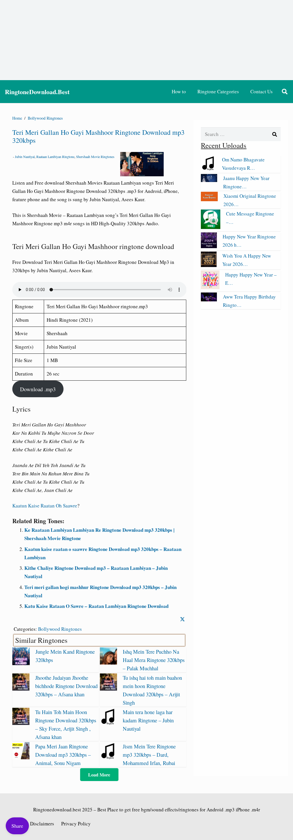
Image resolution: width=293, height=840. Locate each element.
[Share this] (182, 619)
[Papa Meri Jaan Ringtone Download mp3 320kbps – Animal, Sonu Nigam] (20, 757)
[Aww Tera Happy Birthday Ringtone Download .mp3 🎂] (209, 299)
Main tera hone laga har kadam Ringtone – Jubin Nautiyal (148, 720)
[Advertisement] (146, 40)
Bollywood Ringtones (60, 629)
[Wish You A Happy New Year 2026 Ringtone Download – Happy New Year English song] (208, 265)
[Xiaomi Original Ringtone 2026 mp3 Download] (209, 199)
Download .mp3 (38, 389)
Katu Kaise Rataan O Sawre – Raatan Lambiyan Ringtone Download (96, 606)
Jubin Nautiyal (25, 156)
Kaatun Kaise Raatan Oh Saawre (44, 505)
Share (17, 825)
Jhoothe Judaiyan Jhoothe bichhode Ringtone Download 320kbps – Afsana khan (66, 686)
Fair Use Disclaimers (33, 823)
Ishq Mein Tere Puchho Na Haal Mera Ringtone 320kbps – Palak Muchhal (154, 660)
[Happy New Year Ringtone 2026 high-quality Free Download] (209, 246)
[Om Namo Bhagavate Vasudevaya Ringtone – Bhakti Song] (208, 168)
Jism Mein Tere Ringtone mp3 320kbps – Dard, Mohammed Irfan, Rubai (149, 754)
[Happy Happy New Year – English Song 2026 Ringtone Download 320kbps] (210, 287)
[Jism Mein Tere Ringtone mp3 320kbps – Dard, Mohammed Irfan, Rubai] (108, 757)
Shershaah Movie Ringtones (95, 156)
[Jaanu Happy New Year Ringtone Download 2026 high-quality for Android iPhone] (209, 180)
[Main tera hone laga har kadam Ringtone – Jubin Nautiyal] (108, 723)
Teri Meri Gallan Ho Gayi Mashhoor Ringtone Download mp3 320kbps (98, 136)
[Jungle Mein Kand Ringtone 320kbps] (21, 663)
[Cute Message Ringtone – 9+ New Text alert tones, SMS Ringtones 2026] (210, 227)
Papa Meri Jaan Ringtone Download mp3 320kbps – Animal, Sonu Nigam (63, 754)
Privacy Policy (76, 823)
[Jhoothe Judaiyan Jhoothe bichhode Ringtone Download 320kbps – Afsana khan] (20, 688)
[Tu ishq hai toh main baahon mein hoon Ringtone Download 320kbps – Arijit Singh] (108, 688)
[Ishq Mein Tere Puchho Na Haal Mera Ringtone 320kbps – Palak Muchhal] (108, 662)
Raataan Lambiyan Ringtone (55, 156)
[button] (284, 91)
